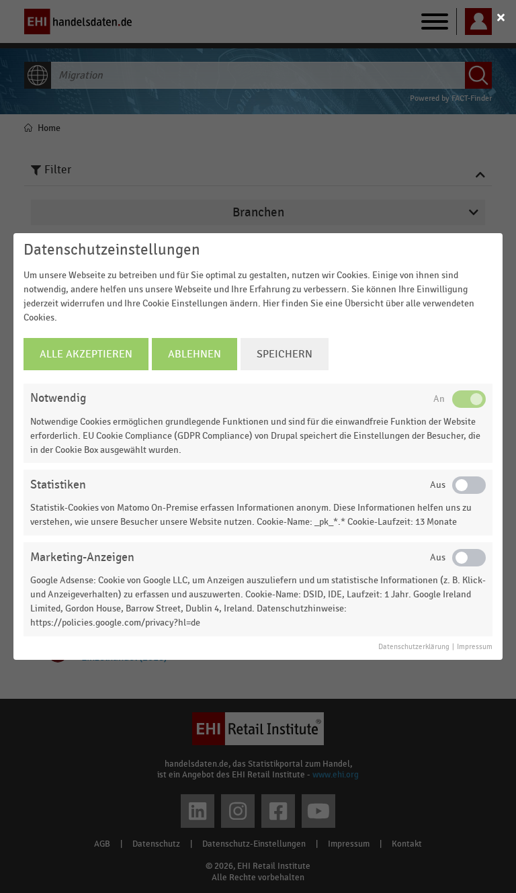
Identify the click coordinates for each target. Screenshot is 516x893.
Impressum (474, 647)
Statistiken (58, 485)
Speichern (284, 354)
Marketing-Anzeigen (82, 557)
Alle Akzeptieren (86, 354)
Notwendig (58, 398)
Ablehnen (194, 354)
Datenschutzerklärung (413, 647)
